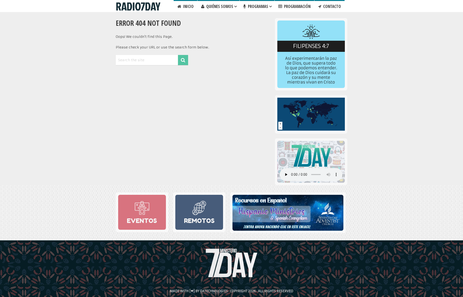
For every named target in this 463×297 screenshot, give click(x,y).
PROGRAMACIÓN (297, 6)
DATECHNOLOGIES (214, 291)
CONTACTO (331, 6)
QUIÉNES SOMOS (219, 6)
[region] (311, 54)
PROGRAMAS (257, 6)
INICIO (188, 6)
